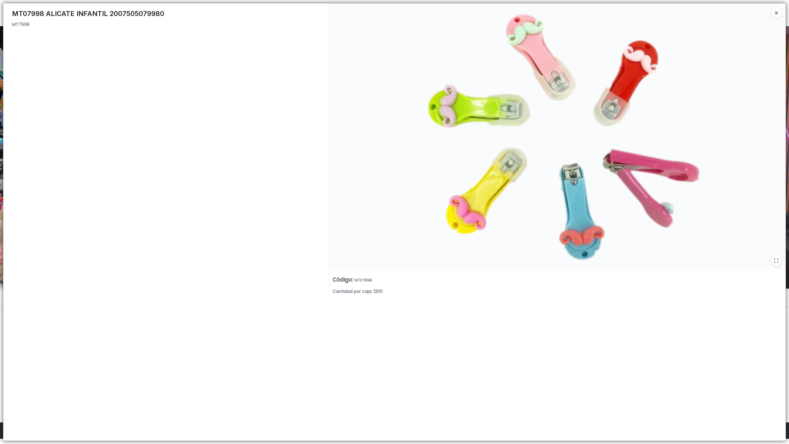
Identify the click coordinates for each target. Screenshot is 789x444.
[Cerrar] (776, 12)
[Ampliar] (776, 260)
